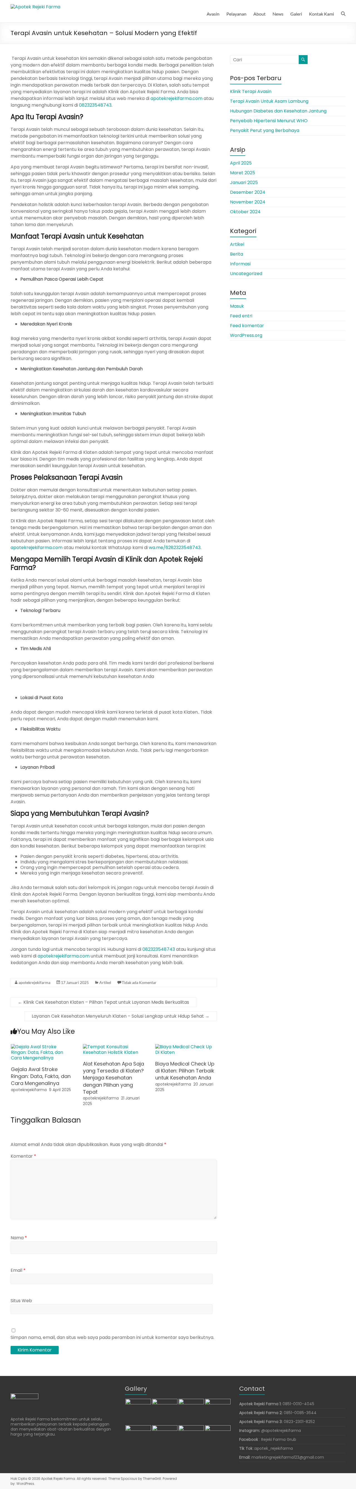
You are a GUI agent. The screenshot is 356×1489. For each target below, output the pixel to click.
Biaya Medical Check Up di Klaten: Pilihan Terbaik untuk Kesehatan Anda (184, 1070)
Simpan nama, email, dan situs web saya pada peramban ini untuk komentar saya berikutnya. (112, 1337)
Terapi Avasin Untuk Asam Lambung (269, 101)
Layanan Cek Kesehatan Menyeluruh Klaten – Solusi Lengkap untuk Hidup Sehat (120, 1016)
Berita (236, 254)
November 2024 (247, 202)
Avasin (213, 13)
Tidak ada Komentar (139, 982)
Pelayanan (236, 13)
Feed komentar (247, 325)
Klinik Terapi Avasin (250, 91)
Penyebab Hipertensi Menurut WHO (269, 120)
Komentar (23, 1156)
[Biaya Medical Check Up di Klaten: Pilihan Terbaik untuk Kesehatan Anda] (186, 1047)
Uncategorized (246, 273)
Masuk (237, 306)
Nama (19, 1238)
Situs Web (21, 1300)
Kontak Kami (321, 13)
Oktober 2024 (245, 212)
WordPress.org (246, 335)
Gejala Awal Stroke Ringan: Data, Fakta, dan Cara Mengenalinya (41, 1076)
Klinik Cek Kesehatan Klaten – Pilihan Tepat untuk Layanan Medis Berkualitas (103, 1002)
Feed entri (241, 316)
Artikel (105, 982)
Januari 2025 (244, 182)
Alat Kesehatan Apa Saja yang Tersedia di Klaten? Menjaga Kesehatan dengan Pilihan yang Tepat (113, 1077)
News (278, 13)
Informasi (240, 264)
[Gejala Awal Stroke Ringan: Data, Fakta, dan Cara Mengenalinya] (41, 1047)
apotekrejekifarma (34, 982)
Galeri (296, 13)
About (259, 13)
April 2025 (241, 163)
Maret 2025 (242, 173)
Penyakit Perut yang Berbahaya (264, 130)
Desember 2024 (247, 192)
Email (18, 1270)
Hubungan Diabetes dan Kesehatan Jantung (278, 111)
